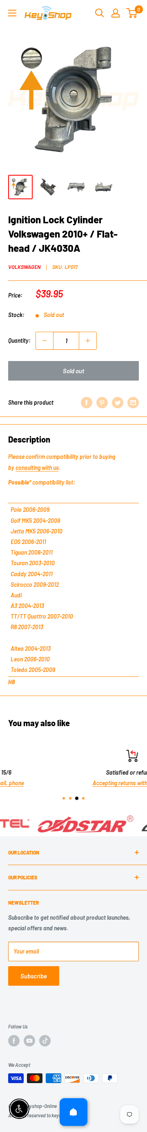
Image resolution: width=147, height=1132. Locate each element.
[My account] (115, 13)
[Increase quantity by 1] (87, 340)
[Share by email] (133, 402)
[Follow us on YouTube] (29, 1040)
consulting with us (37, 467)
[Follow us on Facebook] (14, 1040)
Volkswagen (24, 267)
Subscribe (33, 976)
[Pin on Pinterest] (102, 402)
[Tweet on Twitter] (117, 402)
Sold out (73, 370)
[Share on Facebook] (86, 402)
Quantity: (19, 340)
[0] (132, 13)
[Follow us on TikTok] (45, 1040)
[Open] (73, 1112)
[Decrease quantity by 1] (44, 340)
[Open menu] (12, 13)
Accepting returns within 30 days (77, 783)
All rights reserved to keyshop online (45, 1115)
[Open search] (99, 13)
